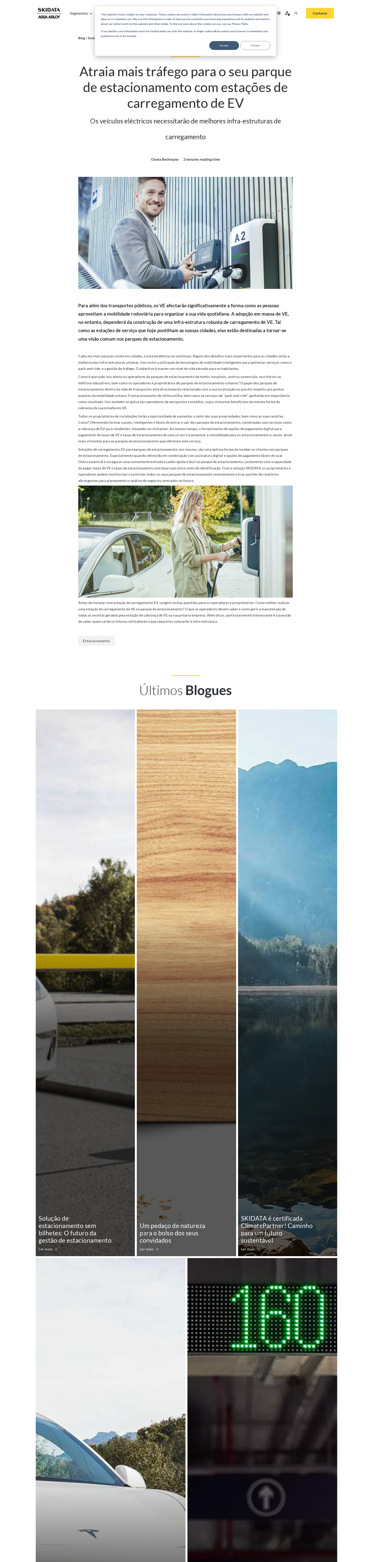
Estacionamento (96, 641)
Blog (81, 38)
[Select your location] (279, 13)
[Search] (296, 13)
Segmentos (79, 13)
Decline (255, 45)
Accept (224, 45)
